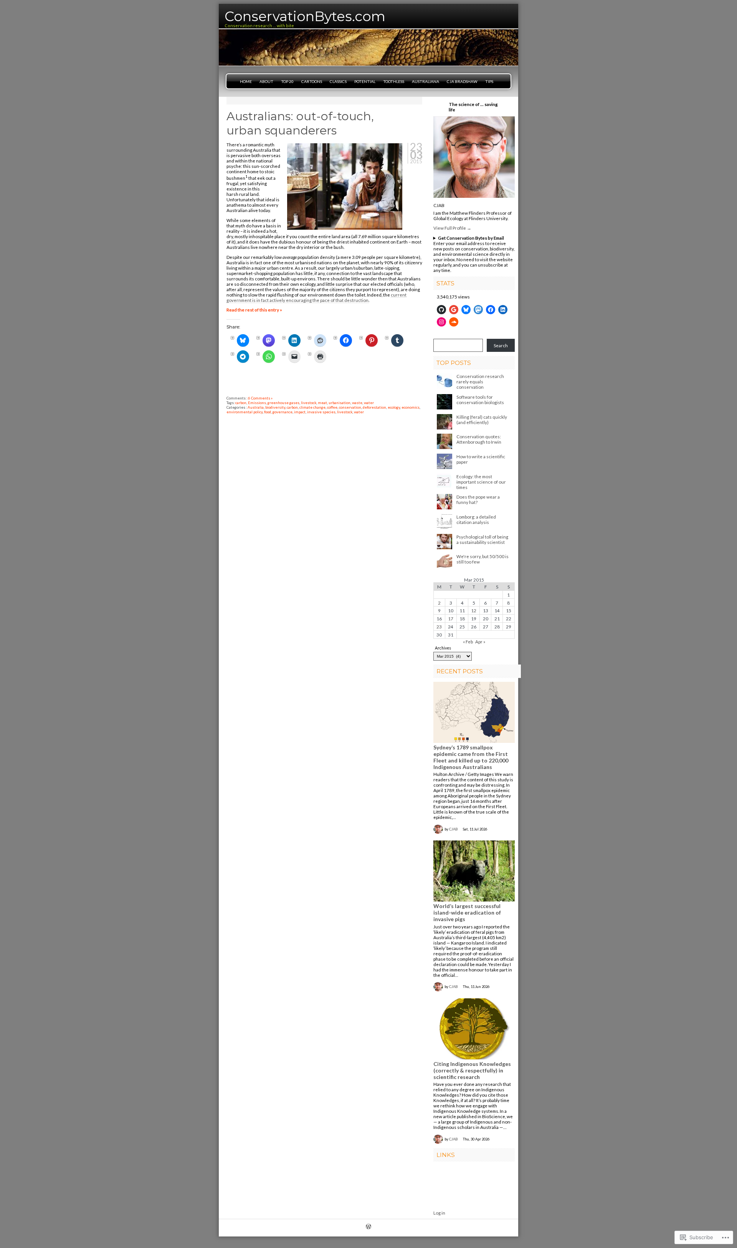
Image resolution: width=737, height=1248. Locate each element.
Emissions (257, 402)
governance (282, 411)
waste (357, 402)
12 (473, 610)
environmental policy (244, 411)
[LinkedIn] (502, 309)
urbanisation (339, 402)
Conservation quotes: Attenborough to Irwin (478, 439)
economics (411, 407)
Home (246, 81)
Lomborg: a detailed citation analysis (476, 519)
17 (450, 618)
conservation (350, 407)
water (369, 402)
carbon (240, 402)
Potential (364, 81)
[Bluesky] (466, 309)
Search (501, 345)
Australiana (425, 81)
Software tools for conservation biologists (480, 399)
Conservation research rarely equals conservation (480, 381)
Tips (489, 81)
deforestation (374, 407)
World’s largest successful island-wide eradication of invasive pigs (467, 912)
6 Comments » (260, 398)
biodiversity (275, 407)
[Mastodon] (478, 309)
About (266, 81)
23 (439, 626)
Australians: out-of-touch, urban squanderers (300, 123)
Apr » (480, 641)
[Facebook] (490, 309)
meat (322, 402)
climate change (312, 407)
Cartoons (311, 81)
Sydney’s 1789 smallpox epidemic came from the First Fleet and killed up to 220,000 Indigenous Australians (470, 757)
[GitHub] (441, 309)
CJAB (439, 205)
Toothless (393, 81)
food (267, 411)
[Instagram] (441, 322)
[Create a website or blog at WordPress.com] (368, 1227)
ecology (394, 407)
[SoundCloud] (453, 322)
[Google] (453, 309)
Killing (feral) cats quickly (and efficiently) (481, 419)
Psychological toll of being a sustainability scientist (482, 539)
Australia (256, 407)
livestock (308, 402)
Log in (439, 1212)
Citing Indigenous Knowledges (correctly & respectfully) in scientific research (472, 1070)
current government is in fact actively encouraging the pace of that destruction (316, 297)
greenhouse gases (283, 402)
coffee (332, 407)
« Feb (468, 641)
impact (300, 411)
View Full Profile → (452, 227)
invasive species (321, 411)
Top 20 (287, 81)
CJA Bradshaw (462, 81)
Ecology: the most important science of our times (481, 482)
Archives (443, 648)
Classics (338, 81)
